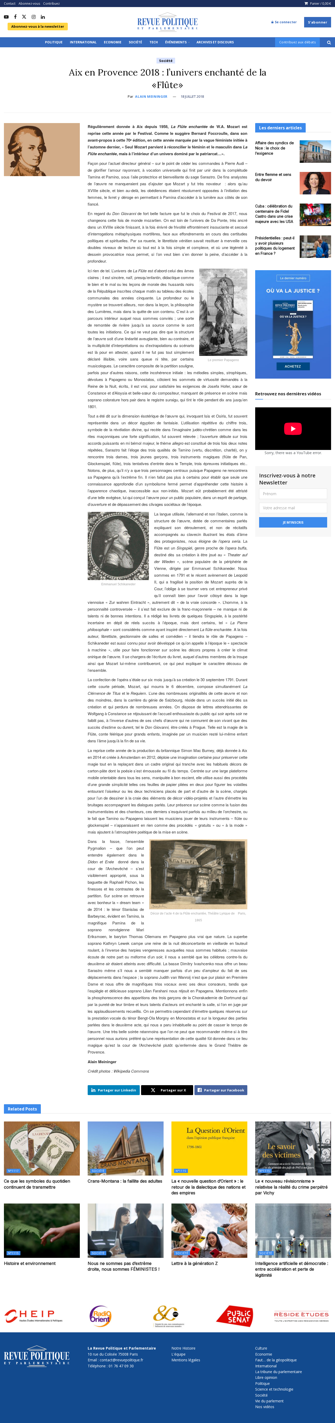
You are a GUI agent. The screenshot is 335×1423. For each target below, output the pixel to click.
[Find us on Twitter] (24, 17)
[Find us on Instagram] (34, 17)
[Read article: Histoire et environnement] (42, 1231)
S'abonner (317, 22)
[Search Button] (329, 42)
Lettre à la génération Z (194, 1263)
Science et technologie (274, 1389)
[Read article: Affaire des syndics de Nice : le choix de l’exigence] (315, 151)
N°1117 (13, 1171)
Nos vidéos (264, 1406)
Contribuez (51, 3)
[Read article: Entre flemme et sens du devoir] (315, 183)
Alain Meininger (151, 96)
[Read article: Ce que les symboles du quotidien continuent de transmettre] (42, 1148)
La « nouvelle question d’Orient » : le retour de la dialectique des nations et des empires (208, 1186)
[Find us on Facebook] (15, 17)
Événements (176, 42)
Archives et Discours (215, 42)
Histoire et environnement (29, 1263)
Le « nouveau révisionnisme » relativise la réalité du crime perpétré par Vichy (291, 1186)
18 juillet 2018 (192, 96)
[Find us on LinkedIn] (43, 17)
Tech (153, 42)
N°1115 (181, 1171)
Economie (112, 42)
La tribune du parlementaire (278, 1371)
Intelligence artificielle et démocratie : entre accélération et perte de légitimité (291, 1269)
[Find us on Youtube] (6, 17)
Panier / (320, 3)
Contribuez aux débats (297, 42)
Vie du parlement (269, 1400)
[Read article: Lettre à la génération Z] (209, 1231)
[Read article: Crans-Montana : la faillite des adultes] (126, 1148)
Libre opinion (266, 1377)
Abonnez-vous (29, 3)
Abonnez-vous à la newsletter (37, 26)
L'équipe (178, 1354)
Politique (54, 42)
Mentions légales (185, 1359)
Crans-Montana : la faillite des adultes (125, 1181)
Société (135, 42)
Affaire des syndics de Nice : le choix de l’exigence (274, 148)
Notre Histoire (183, 1348)
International (83, 42)
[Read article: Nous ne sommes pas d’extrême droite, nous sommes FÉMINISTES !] (126, 1231)
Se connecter (285, 22)
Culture (261, 1348)
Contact (9, 3)
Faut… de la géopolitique (276, 1359)
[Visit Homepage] (167, 22)
